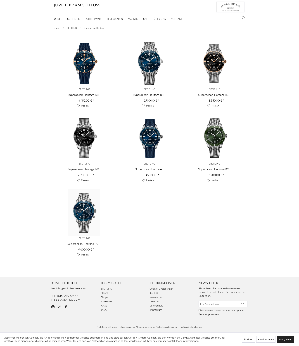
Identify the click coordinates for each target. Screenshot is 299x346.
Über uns (155, 301)
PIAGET (104, 305)
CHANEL (105, 293)
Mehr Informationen (187, 341)
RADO (103, 309)
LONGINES (106, 301)
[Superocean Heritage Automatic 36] (149, 138)
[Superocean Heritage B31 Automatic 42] (149, 63)
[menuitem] (58, 19)
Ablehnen (248, 339)
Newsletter (156, 297)
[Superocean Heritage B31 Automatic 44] (84, 63)
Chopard (105, 297)
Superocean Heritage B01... (84, 244)
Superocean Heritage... (149, 169)
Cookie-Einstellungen (161, 288)
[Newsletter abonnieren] (242, 304)
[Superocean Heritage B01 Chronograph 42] (84, 212)
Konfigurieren (285, 339)
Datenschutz (156, 305)
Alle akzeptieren (266, 339)
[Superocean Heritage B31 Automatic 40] (84, 138)
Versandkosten (142, 327)
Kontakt (154, 293)
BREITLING (84, 89)
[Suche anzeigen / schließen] (243, 18)
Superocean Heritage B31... (84, 95)
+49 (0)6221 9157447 (64, 296)
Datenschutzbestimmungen (227, 310)
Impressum (156, 309)
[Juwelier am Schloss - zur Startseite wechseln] (77, 5)
